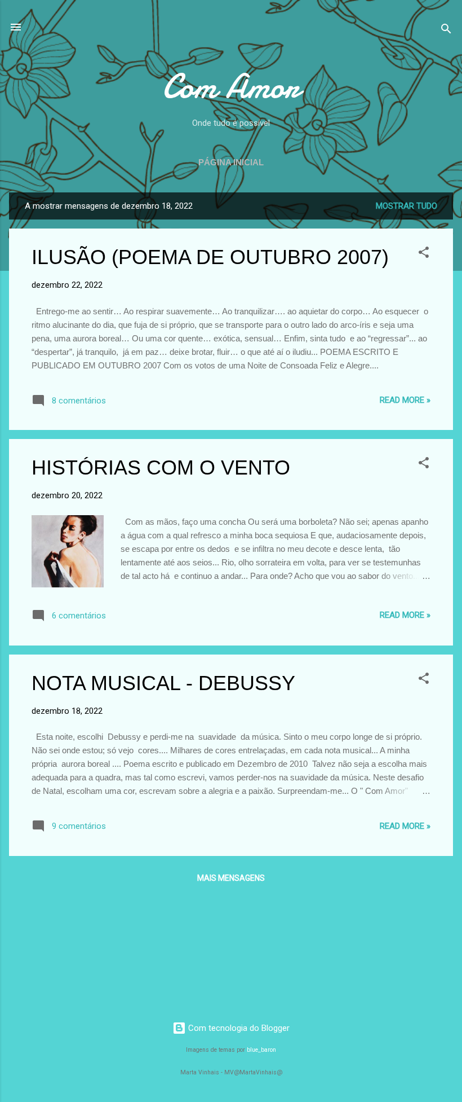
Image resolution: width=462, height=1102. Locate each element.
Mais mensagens (231, 878)
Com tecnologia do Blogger (238, 1028)
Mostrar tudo (406, 206)
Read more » (405, 400)
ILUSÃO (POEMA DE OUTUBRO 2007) (210, 257)
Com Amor (231, 86)
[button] (423, 254)
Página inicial (231, 162)
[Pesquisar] (446, 31)
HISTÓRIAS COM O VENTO (161, 467)
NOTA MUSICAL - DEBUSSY (163, 683)
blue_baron (261, 1049)
